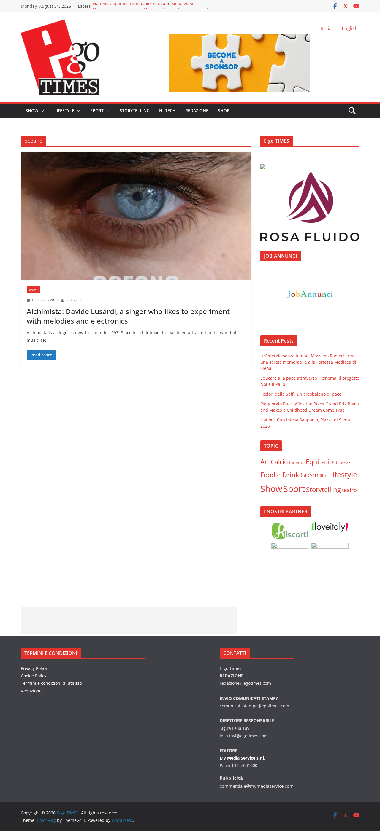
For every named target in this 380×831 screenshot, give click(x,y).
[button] (41, 110)
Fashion (344, 463)
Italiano (329, 28)
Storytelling (135, 110)
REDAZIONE (196, 110)
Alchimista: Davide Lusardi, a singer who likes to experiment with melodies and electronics (128, 315)
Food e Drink (279, 474)
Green (309, 475)
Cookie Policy (33, 676)
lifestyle (64, 110)
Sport (97, 110)
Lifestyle (343, 474)
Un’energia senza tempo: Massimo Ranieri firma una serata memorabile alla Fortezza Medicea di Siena (308, 362)
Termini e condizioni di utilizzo (51, 683)
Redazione (74, 300)
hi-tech (167, 110)
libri (324, 475)
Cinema (297, 462)
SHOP (223, 110)
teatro (349, 489)
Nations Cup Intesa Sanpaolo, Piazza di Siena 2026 (143, 6)
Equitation (321, 461)
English (350, 28)
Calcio (279, 461)
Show (32, 110)
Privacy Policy (34, 668)
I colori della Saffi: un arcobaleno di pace (300, 394)
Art (265, 461)
